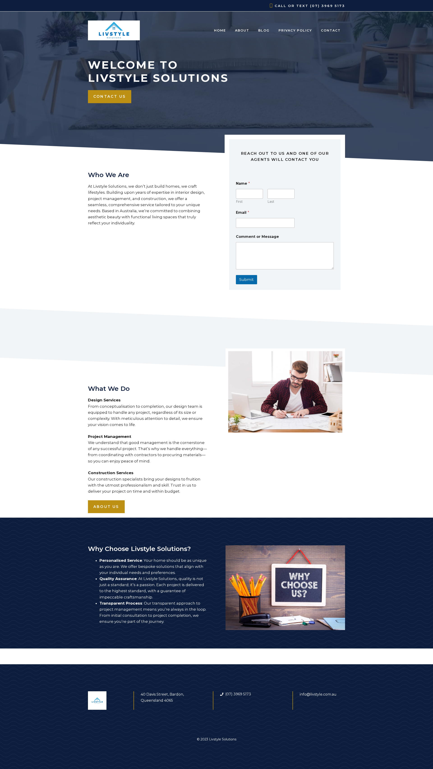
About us (106, 507)
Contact (331, 30)
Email (242, 212)
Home (220, 30)
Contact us (109, 96)
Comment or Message (257, 236)
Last (270, 202)
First (239, 202)
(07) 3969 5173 (327, 6)
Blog (263, 30)
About (242, 30)
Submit (246, 279)
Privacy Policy (295, 30)
